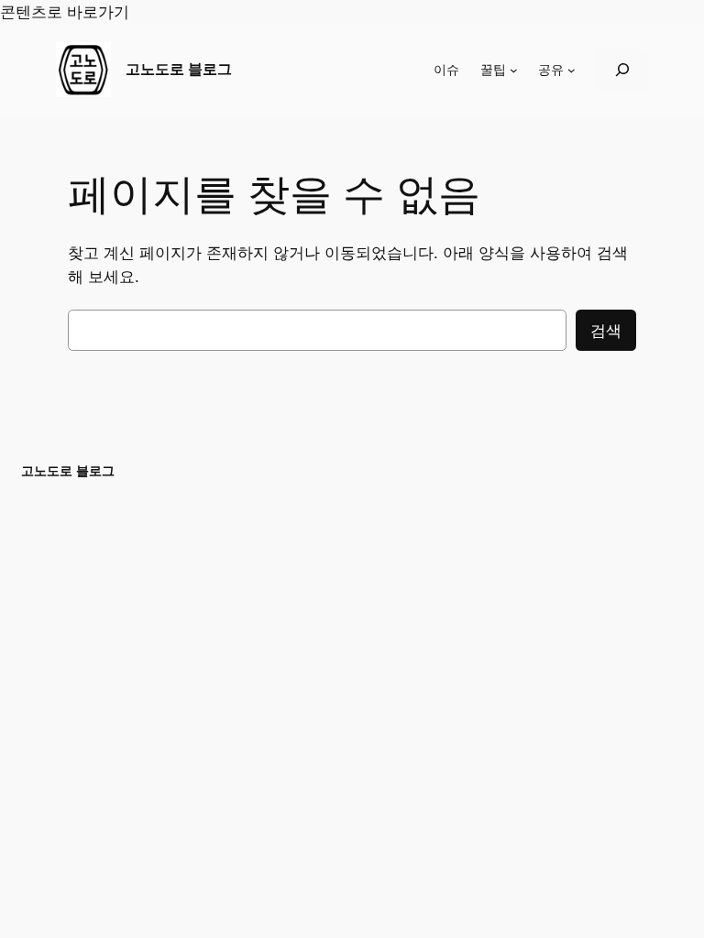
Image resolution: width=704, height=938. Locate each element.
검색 (606, 331)
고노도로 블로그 (179, 69)
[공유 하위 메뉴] (571, 70)
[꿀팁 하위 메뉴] (514, 70)
